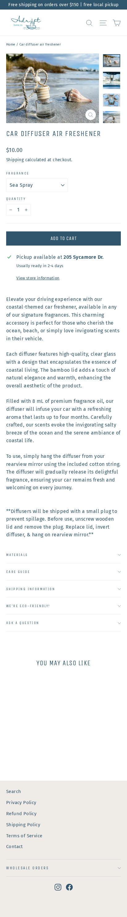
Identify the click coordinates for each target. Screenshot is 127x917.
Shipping (15, 159)
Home (10, 44)
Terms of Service (24, 836)
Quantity (16, 199)
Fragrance (17, 173)
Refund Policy (21, 813)
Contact (14, 846)
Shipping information (30, 589)
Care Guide (18, 572)
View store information (37, 278)
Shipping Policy (23, 824)
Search (13, 791)
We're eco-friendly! (28, 606)
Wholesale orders (27, 868)
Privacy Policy (21, 802)
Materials (17, 555)
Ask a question (22, 623)
